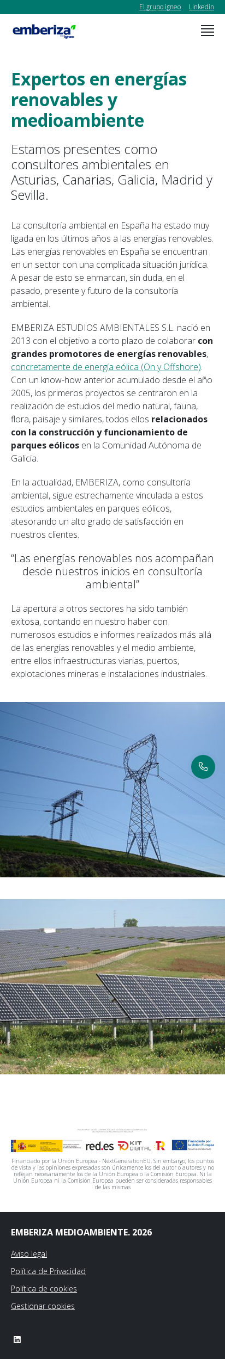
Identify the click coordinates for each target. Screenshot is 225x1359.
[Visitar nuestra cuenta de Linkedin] (17, 1339)
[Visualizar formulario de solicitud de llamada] (203, 767)
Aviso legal (29, 1254)
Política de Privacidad (48, 1271)
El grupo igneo (160, 7)
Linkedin (201, 7)
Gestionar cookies (43, 1306)
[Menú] (207, 30)
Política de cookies (44, 1288)
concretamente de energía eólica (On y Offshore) (106, 367)
